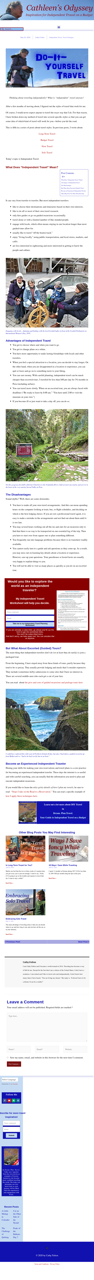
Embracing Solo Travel (16, 919)
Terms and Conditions (41, 1264)
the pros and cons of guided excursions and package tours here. (54, 682)
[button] (59, 27)
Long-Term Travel (47, 133)
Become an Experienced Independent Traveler (73, 191)
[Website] (75, 1049)
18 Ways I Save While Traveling (63, 865)
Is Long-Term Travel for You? (19, 865)
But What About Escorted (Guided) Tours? (72, 188)
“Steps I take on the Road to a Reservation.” (31, 791)
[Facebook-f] (5, 1100)
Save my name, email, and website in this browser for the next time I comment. (46, 1057)
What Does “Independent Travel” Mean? (72, 180)
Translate (15, 1084)
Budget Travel (47, 140)
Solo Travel (47, 152)
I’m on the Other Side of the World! (17, 1216)
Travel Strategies (68, 37)
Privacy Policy (55, 1264)
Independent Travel (55, 37)
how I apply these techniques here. (22, 795)
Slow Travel (47, 146)
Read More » (9, 883)
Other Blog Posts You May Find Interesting (72, 193)
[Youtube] (9, 1100)
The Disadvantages (66, 185)
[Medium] (14, 1100)
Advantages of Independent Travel (70, 182)
